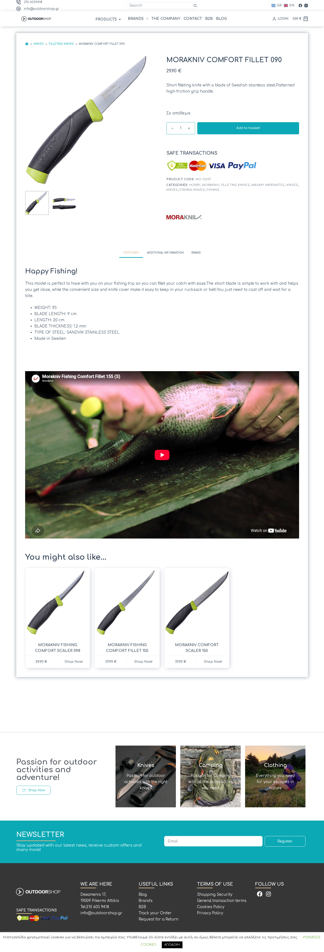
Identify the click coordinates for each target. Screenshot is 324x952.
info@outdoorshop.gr (41, 8)
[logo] (184, 217)
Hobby (195, 185)
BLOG (221, 19)
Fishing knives (192, 189)
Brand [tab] (196, 252)
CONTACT (193, 19)
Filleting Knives (235, 185)
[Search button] (195, 5)
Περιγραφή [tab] (131, 252)
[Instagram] (306, 5)
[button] (108, 19)
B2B (209, 19)
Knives (292, 185)
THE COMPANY (165, 19)
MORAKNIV (210, 185)
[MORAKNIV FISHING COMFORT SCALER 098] (57, 602)
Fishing (213, 189)
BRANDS (136, 19)
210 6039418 (33, 2)
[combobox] (159, 5)
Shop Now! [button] (74, 662)
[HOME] (26, 44)
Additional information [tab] (165, 252)
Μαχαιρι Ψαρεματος (268, 185)
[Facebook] (300, 5)
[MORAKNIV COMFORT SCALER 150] (196, 602)
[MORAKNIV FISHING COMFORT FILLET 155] (127, 602)
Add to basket (248, 128)
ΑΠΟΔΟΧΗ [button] (172, 944)
